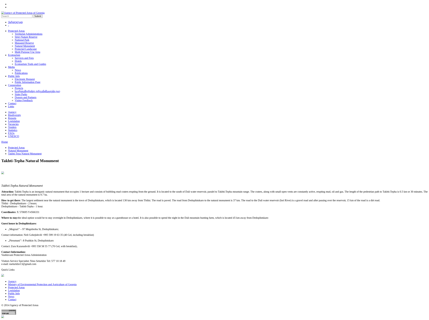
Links (11, 106)
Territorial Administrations (28, 33)
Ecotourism (14, 55)
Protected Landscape (26, 49)
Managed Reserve (24, 43)
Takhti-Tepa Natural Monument (25, 153)
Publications (21, 73)
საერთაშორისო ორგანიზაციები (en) (37, 91)
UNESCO (13, 136)
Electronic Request (25, 79)
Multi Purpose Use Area (27, 52)
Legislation (14, 121)
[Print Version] (2, 173)
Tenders (12, 127)
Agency (12, 112)
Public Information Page (27, 82)
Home (4, 141)
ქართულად (15, 22)
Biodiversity (14, 115)
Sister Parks (21, 94)
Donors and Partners (25, 97)
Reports (12, 118)
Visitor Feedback (24, 100)
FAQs (11, 133)
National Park (22, 40)
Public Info (14, 76)
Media (11, 67)
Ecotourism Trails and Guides (30, 64)
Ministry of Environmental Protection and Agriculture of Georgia (42, 284)
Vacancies (13, 124)
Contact (12, 103)
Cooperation (14, 85)
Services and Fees (24, 58)
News (18, 70)
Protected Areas (16, 30)
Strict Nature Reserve (26, 36)
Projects (19, 88)
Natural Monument (25, 46)
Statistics (12, 130)
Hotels (18, 61)
